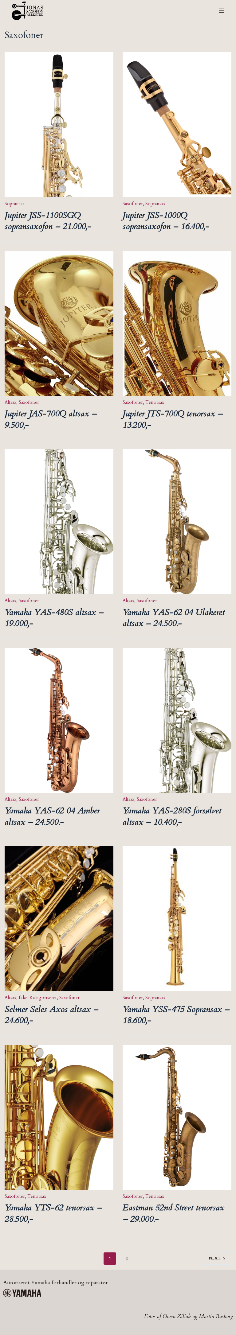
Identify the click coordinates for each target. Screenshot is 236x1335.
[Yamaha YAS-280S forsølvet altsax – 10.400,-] (177, 720)
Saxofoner (133, 203)
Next (214, 1258)
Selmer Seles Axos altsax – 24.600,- (51, 1014)
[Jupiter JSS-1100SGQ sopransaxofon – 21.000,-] (59, 124)
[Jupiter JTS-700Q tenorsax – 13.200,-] (177, 323)
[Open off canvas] (221, 11)
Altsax (10, 402)
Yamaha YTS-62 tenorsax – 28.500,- (53, 1213)
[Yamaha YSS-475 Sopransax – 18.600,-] (177, 918)
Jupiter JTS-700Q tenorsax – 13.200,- (173, 419)
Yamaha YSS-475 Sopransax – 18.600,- (176, 1014)
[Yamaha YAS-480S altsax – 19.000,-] (59, 521)
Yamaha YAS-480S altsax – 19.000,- (54, 617)
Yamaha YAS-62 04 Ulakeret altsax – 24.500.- (174, 617)
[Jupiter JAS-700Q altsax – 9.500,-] (59, 323)
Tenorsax (154, 402)
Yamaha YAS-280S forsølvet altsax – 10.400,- (172, 816)
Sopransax (15, 203)
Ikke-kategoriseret (38, 997)
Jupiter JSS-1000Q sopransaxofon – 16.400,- (166, 220)
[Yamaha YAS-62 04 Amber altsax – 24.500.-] (59, 720)
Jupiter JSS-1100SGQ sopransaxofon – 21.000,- (48, 220)
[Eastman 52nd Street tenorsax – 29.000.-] (177, 1117)
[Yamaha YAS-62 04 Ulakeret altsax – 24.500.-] (177, 521)
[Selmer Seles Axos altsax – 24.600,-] (59, 918)
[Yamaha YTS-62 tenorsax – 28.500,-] (59, 1117)
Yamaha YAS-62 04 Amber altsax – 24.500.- (52, 816)
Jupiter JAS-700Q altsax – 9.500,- (51, 419)
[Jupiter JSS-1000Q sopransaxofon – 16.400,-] (177, 124)
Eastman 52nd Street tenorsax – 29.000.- (173, 1213)
